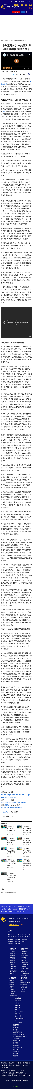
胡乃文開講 (24, 985)
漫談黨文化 (16, 1051)
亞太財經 (12, 973)
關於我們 (11, 1063)
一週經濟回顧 (13, 966)
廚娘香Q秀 (18, 1016)
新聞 (10, 931)
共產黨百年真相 (17, 1032)
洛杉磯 (20, 906)
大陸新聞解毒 (25, 973)
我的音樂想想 (18, 1022)
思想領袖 (23, 960)
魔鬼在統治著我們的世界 (20, 1036)
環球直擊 (12, 953)
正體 (27, 1)
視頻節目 (7, 40)
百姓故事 (15, 1049)
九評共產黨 (16, 1038)
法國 (5, 909)
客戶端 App (5, 1067)
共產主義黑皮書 (17, 1047)
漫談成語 (12, 989)
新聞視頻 (13, 949)
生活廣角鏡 (18, 1000)
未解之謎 (12, 980)
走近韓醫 (23, 991)
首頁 (2, 40)
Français (4, 911)
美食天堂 (17, 1007)
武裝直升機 (6, 100)
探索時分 (7, 805)
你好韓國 (17, 1005)
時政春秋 (23, 958)
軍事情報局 (20, 40)
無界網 (15, 1075)
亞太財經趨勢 (13, 971)
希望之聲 (11, 1073)
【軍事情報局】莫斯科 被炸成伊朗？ (11, 840)
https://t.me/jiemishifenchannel (11, 808)
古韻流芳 (12, 985)
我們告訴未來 (17, 1027)
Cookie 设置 (16, 1086)
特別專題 (16, 1025)
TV (23, 12)
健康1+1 (23, 980)
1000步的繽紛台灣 (19, 1019)
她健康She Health (25, 982)
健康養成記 (24, 987)
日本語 (17, 911)
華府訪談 (12, 964)
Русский (10, 911)
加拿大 (14, 906)
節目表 (11, 921)
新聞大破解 (24, 962)
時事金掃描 (24, 955)
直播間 (17, 921)
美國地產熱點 (13, 995)
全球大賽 (17, 943)
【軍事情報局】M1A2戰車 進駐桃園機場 (27, 840)
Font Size (24, 74)
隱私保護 (25, 1063)
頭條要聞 (10, 939)
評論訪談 (13, 40)
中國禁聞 (12, 955)
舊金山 (9, 909)
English (27, 909)
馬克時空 (23, 971)
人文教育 (13, 978)
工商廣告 (15, 1056)
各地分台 (21, 1)
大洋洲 (25, 906)
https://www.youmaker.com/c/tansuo (13, 802)
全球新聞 (12, 951)
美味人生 (17, 1009)
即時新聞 (24, 939)
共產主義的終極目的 (18, 1034)
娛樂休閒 (18, 998)
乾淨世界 (4, 1073)
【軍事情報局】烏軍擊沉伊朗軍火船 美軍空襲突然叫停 (27, 863)
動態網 (9, 1075)
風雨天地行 (16, 1045)
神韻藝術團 (12, 1070)
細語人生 (23, 975)
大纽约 (9, 906)
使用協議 (4, 1065)
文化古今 (12, 993)
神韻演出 (10, 943)
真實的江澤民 (17, 1040)
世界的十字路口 (25, 968)
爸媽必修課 (13, 991)
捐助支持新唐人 (14, 924)
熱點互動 (23, 953)
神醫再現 (23, 989)
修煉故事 (15, 1053)
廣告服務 (18, 1065)
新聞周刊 (12, 962)
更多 (29, 1075)
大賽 (16, 1)
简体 (30, 1)
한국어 (22, 911)
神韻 (12, 1)
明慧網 (4, 1075)
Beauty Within (19, 1011)
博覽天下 (17, 941)
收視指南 (18, 1063)
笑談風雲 (12, 982)
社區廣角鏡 (13, 968)
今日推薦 (10, 941)
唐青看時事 (24, 966)
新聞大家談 (24, 951)
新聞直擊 (12, 960)
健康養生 (24, 978)
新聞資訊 (16, 918)
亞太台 (15, 909)
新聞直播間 (16, 12)
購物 (22, 924)
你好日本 (17, 1003)
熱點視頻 (17, 939)
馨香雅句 (12, 987)
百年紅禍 (15, 1043)
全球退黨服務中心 (21, 1073)
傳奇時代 (15, 1030)
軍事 (4, 111)
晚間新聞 (12, 958)
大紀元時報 (21, 1070)
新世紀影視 (22, 1075)
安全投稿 (11, 1065)
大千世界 (17, 1014)
